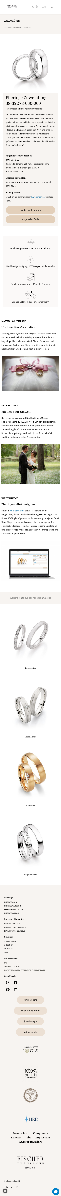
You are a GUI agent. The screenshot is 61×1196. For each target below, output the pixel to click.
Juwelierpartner (38, 197)
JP (17, 1187)
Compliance (40, 1133)
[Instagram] (7, 982)
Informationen (11, 958)
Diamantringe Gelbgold (14, 931)
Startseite (7, 27)
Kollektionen (17, 27)
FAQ (5, 963)
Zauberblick (30, 668)
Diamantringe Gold (12, 924)
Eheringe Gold (10, 902)
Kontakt (16, 1137)
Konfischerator (17, 510)
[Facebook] (15, 982)
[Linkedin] (15, 989)
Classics (47, 598)
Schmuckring (10, 941)
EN (12, 1187)
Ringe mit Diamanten (14, 919)
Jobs (28, 1137)
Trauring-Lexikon (12, 967)
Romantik (30, 806)
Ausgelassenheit (31, 874)
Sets (6, 952)
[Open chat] (55, 1191)
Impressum (42, 1137)
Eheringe (8, 898)
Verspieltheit (30, 737)
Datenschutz (21, 1133)
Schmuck (8, 937)
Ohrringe (8, 945)
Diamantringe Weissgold (15, 927)
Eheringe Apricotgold (13, 910)
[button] (5, 1191)
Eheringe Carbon (11, 913)
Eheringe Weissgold (12, 906)
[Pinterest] (7, 989)
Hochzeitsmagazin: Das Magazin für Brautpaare (24, 970)
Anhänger (8, 949)
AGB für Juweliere (30, 1141)
